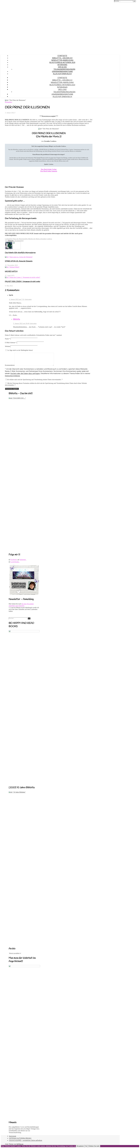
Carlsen (7, 239)
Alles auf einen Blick (62, 74)
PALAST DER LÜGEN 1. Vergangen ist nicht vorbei (22, 281)
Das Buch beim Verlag (48, 169)
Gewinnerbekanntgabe (62, 71)
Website (7, 346)
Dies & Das (62, 67)
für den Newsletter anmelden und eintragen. (21, 605)
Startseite (62, 56)
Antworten (28, 299)
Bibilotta (11, 241)
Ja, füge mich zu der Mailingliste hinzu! (20, 350)
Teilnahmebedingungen (64, 69)
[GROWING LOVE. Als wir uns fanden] (9, 249)
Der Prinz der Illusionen (17, 239)
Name (7, 339)
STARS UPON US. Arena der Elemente (18, 261)
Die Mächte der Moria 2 (33, 239)
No (86, 1146)
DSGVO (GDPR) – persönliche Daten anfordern (25, 1140)
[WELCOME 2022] (17, 249)
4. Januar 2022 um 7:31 (16, 299)
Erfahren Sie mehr (94, 1146)
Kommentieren (10, 365)
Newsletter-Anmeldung (62, 60)
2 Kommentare (19, 241)
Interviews (62, 65)
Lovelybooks (15, 562)
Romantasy (8, 102)
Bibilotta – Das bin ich (62, 58)
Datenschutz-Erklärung (12, 376)
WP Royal (20, 1144)
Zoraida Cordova (46, 239)
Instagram (23, 559)
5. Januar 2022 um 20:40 (21, 323)
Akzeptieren (80, 1146)
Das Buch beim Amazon (48, 171)
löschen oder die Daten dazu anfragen (25, 373)
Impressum (12, 1136)
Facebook (14, 559)
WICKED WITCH (11, 271)
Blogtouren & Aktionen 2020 (62, 62)
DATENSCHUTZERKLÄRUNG (20, 1138)
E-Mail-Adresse (10, 342)
